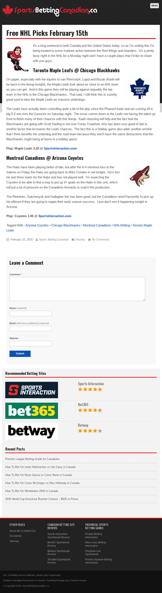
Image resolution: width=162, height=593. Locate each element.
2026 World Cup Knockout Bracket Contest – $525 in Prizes (41, 499)
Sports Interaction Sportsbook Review (58, 536)
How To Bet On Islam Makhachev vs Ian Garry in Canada (40, 467)
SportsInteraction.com (60, 148)
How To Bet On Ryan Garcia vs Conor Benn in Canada (38, 475)
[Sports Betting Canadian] (49, 16)
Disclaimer (15, 535)
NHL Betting (121, 225)
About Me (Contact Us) (22, 530)
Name (18, 308)
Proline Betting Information (93, 536)
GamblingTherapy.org (57, 580)
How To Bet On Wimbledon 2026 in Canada (31, 491)
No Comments (100, 239)
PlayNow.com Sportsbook (93, 553)
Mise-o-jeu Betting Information (95, 544)
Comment (15, 274)
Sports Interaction (91, 383)
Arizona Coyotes (37, 225)
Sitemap (14, 541)
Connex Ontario (78, 580)
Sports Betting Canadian (54, 239)
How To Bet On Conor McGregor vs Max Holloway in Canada (42, 483)
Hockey (80, 239)
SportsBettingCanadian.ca (35, 586)
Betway (83, 425)
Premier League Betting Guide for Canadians (32, 459)
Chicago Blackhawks (65, 225)
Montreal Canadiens (97, 225)
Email (29, 323)
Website (13, 338)
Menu (154, 5)
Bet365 (83, 404)
